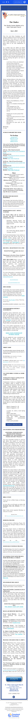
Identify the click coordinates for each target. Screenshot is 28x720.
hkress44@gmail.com (8, 485)
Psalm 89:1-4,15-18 (14, 138)
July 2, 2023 (14, 31)
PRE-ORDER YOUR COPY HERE (14, 606)
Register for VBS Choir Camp (14, 424)
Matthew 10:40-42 (14, 141)
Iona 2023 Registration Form (14, 282)
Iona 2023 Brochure (14, 279)
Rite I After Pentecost (13, 158)
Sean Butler (6, 242)
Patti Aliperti (15, 242)
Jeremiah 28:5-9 (14, 137)
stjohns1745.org (14, 690)
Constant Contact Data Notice (17, 708)
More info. (5, 578)
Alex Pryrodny (12, 299)
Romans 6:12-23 (14, 139)
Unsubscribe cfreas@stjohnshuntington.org (14, 707)
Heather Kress (16, 622)
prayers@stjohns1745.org (10, 670)
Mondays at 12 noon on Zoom (16, 576)
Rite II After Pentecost (13, 170)
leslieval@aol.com (8, 276)
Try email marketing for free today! (14, 717)
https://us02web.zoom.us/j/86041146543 (11, 541)
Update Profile (8, 708)
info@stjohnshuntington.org (15, 710)
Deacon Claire (7, 239)
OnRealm (8, 320)
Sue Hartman (19, 634)
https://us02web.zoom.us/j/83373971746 (15, 515)
